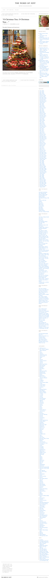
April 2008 (42, 177)
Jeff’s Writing (10, 9)
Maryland (42, 454)
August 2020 (42, 117)
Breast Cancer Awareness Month (43, 377)
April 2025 (42, 105)
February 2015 (43, 134)
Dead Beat (41, 207)
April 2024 (42, 111)
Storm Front (41, 220)
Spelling (41, 508)
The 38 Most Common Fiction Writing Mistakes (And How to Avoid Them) (44, 297)
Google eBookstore (44, 420)
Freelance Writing (43, 414)
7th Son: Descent (42, 262)
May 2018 (42, 121)
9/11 (41, 351)
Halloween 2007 (43, 424)
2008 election (43, 348)
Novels (41, 477)
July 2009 (42, 160)
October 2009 (42, 157)
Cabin (41, 378)
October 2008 (42, 170)
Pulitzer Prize (42, 491)
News (41, 472)
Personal (41, 483)
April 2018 (42, 122)
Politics (41, 487)
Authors (41, 361)
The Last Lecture (42, 320)
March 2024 (42, 112)
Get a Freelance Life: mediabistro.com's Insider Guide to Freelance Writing (44, 313)
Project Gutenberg (43, 488)
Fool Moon (41, 219)
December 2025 (43, 97)
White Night (41, 204)
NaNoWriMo (42, 464)
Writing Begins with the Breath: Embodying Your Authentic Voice (43, 247)
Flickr (41, 407)
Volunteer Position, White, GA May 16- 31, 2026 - (44, 56)
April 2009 (42, 163)
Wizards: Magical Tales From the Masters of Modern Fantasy (43, 195)
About (41, 352)
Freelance (42, 413)
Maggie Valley (43, 452)
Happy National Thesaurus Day (44, 70)
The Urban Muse (43, 549)
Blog (41, 369)
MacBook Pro (42, 449)
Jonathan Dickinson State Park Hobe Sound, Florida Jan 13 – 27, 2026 (44, 68)
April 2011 (42, 147)
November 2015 (43, 126)
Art (40, 358)
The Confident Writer (43, 261)
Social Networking (44, 503)
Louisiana (42, 448)
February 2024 (43, 113)
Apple (41, 357)
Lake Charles (42, 441)
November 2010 (43, 153)
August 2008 (42, 173)
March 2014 (42, 142)
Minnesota (42, 460)
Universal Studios (43, 523)
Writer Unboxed (43, 555)
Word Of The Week (44, 527)
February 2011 (43, 150)
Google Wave (42, 421)
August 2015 (42, 127)
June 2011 (42, 146)
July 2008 (42, 174)
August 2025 (42, 102)
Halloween (42, 423)
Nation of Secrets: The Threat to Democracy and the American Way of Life (43, 236)
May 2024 (42, 110)
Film (41, 406)
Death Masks (41, 209)
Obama (41, 480)
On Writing (41, 321)
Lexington (42, 444)
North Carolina (43, 476)
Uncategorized (43, 521)
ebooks (41, 396)
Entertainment (43, 398)
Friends (41, 415)
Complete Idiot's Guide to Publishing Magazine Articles (43, 228)
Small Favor (41, 203)
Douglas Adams (43, 392)
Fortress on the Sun (42, 200)
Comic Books (42, 384)
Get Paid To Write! (42, 338)
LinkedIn (42, 447)
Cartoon (41, 381)
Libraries (42, 446)
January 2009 (42, 167)
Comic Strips (42, 385)
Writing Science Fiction (43, 300)
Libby (41, 445)
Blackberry (42, 368)
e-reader (41, 395)
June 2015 (42, 129)
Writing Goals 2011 (44, 535)
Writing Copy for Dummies (44, 311)
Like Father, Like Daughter (43, 36)
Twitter (41, 520)
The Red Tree (41, 274)
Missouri (41, 461)
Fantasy (41, 405)
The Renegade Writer (44, 554)
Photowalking (43, 485)
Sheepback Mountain (44, 502)
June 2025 (42, 103)
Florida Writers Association (43, 410)
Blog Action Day (43, 370)
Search (41, 501)
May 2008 (42, 176)
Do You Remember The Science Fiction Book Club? (44, 52)
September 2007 (43, 185)
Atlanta (41, 359)
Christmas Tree (6, 73)
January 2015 (42, 135)
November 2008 (43, 169)
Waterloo (42, 526)
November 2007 (43, 183)
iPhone (41, 436)
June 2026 (42, 91)
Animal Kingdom (43, 354)
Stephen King (42, 510)
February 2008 (43, 180)
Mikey (41, 459)
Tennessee (42, 513)
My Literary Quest (43, 553)
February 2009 (43, 166)
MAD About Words (44, 545)
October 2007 (42, 184)
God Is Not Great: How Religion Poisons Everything (43, 244)
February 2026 (43, 95)
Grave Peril (41, 218)
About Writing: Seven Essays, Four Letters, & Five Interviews (43, 271)
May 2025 (42, 104)
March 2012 (42, 145)
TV (40, 519)
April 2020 (42, 119)
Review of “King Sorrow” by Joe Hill (44, 58)
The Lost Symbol (42, 260)
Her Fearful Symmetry (43, 264)
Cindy (41, 383)
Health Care (42, 427)
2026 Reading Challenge (43, 64)
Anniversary (42, 356)
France (41, 412)
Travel (41, 518)
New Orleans (42, 470)
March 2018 (42, 123)
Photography (42, 484)
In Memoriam (42, 433)
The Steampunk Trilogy (43, 221)
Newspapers (42, 473)
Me (40, 455)
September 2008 (43, 171)
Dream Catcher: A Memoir (44, 278)
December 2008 (43, 168)
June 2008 (42, 175)
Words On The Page (44, 551)
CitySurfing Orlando (44, 541)
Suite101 (42, 511)
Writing (41, 533)
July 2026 (42, 90)
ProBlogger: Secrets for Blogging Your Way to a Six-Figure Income (43, 233)
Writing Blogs (43, 534)
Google (41, 419)
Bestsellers (42, 366)
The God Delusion (42, 255)
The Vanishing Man (42, 193)
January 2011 (42, 151)
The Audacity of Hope (43, 230)
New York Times (43, 471)
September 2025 (43, 101)
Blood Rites (41, 208)
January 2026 (42, 96)
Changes (40, 201)
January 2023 (42, 114)
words (41, 528)
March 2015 (42, 133)
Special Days (42, 507)
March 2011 (42, 149)
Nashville (42, 465)
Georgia (41, 416)
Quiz (41, 492)
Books (16, 72)
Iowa (41, 435)
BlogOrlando (42, 372)
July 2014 (42, 141)
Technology (42, 512)
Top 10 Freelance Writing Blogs (43, 517)
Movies (41, 462)
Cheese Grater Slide (44, 382)
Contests (41, 387)
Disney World (42, 391)
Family (41, 404)
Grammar (41, 422)
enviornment (42, 399)
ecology (41, 397)
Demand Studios (43, 389)
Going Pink (42, 417)
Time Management (44, 515)
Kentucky (42, 439)
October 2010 (42, 154)
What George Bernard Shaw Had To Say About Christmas (9, 81)
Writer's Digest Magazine (43, 544)
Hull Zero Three (42, 222)
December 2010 (43, 152)
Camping (42, 380)
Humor (41, 432)
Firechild (40, 223)
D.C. (41, 388)
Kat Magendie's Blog (44, 552)
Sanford (41, 499)
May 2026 (42, 93)
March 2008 (42, 178)
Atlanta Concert (43, 360)
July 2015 (42, 128)
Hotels (41, 431)
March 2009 (42, 165)
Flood (41, 408)
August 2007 (42, 186)
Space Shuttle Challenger (43, 505)
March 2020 (42, 120)
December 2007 (43, 182)
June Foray (42, 437)
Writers (41, 532)
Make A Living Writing (43, 547)
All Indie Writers (43, 550)
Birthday (41, 367)
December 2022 (43, 115)
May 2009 (42, 162)
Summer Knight (42, 210)
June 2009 (42, 161)
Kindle (41, 440)
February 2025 (43, 107)
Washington (42, 525)
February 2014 (43, 143)
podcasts (41, 486)
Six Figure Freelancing (43, 290)
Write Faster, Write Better (43, 263)
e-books (41, 393)
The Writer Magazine (44, 542)
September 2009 (43, 158)
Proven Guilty (41, 205)
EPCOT (41, 400)
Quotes (41, 493)
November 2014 (43, 137)
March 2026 (42, 94)
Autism (41, 362)
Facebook (42, 403)
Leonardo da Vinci (44, 443)
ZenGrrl (41, 539)
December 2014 (43, 136)
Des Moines (42, 390)
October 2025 (42, 99)
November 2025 (43, 98)
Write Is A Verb (42, 319)
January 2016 (42, 125)
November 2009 (43, 155)
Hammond (42, 425)
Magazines (42, 451)
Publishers (42, 489)
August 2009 (42, 159)
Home (4, 9)
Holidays (21, 72)
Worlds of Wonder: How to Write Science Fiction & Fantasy (44, 302)
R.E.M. (41, 494)
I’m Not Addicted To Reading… (29, 13)
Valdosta (41, 524)
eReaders (42, 401)
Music (41, 463)
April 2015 (42, 131)
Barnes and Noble (43, 364)
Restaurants (42, 497)
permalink (25, 73)
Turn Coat (40, 202)
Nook (41, 475)
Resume (17, 9)
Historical (42, 428)
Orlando (41, 481)
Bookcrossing (43, 373)
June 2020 (42, 118)
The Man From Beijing (43, 192)
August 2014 (42, 139)
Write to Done (43, 558)
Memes (41, 457)
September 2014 (43, 138)
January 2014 (42, 144)
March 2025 (42, 106)
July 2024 (42, 109)
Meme (41, 456)
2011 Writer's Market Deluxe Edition (44, 350)
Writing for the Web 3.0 (43, 317)
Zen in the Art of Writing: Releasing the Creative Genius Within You (43, 276)
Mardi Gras (42, 453)
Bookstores (42, 375)
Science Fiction (43, 500)
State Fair (42, 509)
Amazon (41, 353)
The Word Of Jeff (25, 3)
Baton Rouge (42, 365)
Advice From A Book (44, 41)
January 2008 (42, 181)
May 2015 (42, 130)
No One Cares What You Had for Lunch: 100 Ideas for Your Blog (43, 258)
